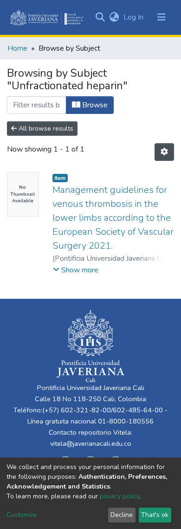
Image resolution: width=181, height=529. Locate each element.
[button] (114, 17)
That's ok (154, 514)
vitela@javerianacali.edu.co (90, 443)
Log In (134, 17)
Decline (121, 514)
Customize (21, 514)
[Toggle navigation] (161, 17)
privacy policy (119, 496)
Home (17, 48)
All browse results (45, 128)
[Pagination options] (164, 152)
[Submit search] (100, 17)
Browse (94, 105)
